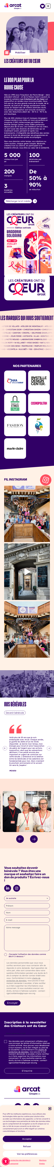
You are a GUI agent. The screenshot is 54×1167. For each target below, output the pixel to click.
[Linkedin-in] (7, 888)
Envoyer (12, 1003)
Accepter (27, 1139)
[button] (49, 1108)
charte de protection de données (28, 1051)
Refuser (27, 1146)
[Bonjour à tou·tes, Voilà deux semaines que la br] (27, 514)
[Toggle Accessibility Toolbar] (5, 1161)
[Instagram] (16, 888)
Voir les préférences (27, 1154)
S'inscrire (27, 1070)
